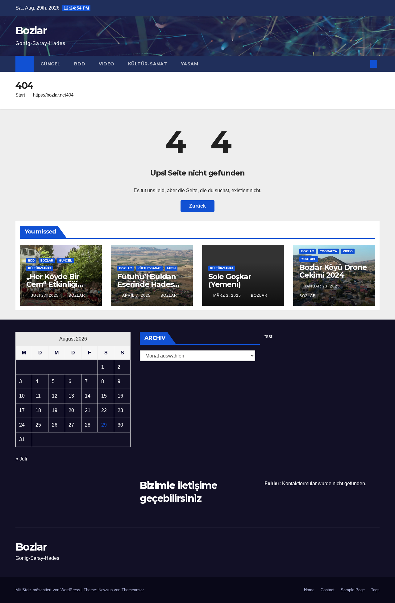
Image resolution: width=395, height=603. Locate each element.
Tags (375, 590)
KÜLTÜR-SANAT (147, 64)
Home (309, 590)
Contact (328, 590)
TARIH (171, 268)
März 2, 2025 (227, 295)
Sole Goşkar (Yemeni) (229, 280)
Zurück (197, 206)
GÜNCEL (50, 64)
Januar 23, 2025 (322, 286)
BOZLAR (46, 260)
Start (20, 94)
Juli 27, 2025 (45, 295)
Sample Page (353, 590)
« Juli (21, 458)
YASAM (189, 64)
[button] (363, 63)
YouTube (308, 259)
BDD (79, 64)
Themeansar (133, 590)
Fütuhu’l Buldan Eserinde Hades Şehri (146, 284)
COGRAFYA (328, 251)
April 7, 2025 (137, 295)
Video (106, 64)
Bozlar (31, 30)
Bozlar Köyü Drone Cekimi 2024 (333, 271)
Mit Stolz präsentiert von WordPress (48, 590)
